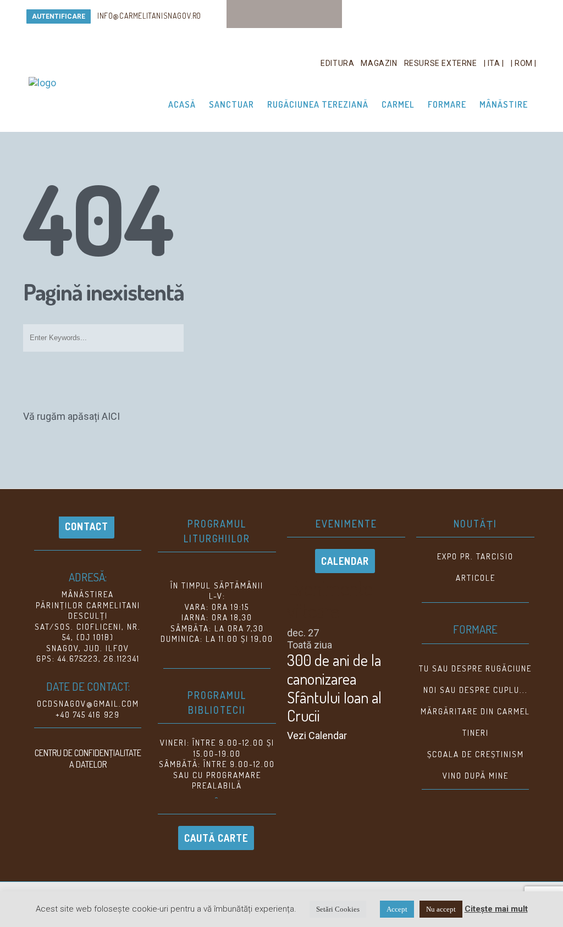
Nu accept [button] (441, 909)
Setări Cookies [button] (338, 909)
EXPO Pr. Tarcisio (475, 556)
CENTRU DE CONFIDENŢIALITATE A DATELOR (88, 758)
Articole (475, 578)
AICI (111, 416)
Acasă (182, 104)
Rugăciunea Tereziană (317, 104)
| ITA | (494, 63)
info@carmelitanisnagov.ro (149, 15)
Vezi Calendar (317, 735)
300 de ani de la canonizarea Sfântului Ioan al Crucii (334, 687)
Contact (86, 526)
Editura (337, 63)
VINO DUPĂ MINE (476, 775)
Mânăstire (503, 104)
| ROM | (524, 63)
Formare (447, 104)
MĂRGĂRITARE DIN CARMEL (475, 711)
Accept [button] (397, 909)
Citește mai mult (496, 909)
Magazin (379, 63)
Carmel (398, 104)
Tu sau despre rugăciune (475, 668)
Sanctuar (231, 104)
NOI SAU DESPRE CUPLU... (475, 690)
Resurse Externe (440, 63)
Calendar (345, 561)
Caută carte (216, 838)
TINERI (475, 733)
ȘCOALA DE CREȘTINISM (475, 754)
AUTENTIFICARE (58, 16)
